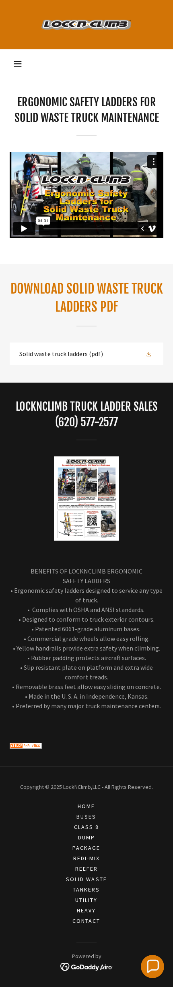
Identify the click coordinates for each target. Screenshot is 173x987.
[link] (86, 25)
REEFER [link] (86, 868)
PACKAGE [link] (86, 847)
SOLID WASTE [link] (86, 879)
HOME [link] (86, 806)
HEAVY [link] (86, 910)
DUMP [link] (86, 837)
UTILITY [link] (86, 900)
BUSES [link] (86, 816)
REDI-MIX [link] (86, 858)
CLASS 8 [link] (86, 827)
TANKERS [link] (86, 889)
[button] (18, 64)
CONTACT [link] (86, 920)
